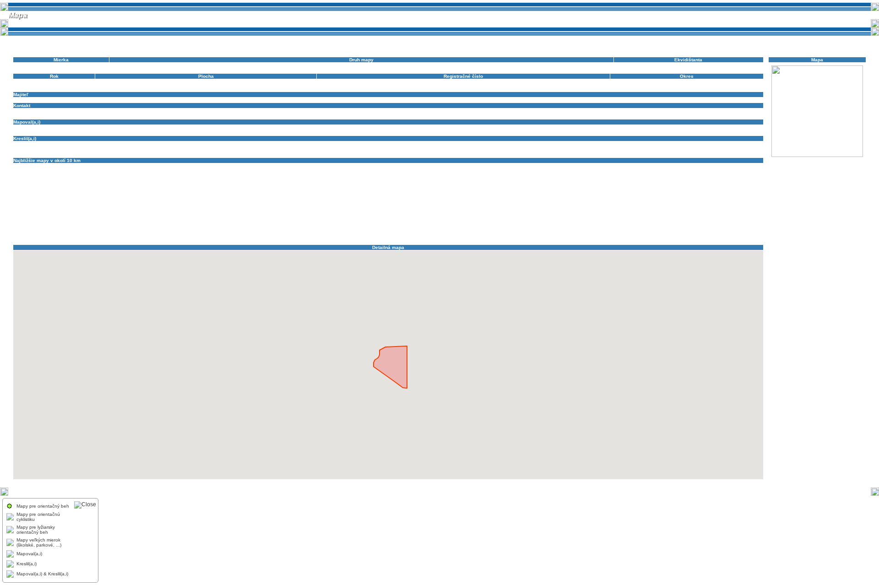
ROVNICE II (231, 216)
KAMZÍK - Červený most (473, 181)
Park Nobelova (522, 206)
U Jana (436, 226)
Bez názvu (325, 165)
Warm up (562, 231)
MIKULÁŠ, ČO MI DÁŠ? (459, 201)
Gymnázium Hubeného (71, 176)
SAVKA (655, 216)
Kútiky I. (21, 196)
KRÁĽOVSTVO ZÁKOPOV (336, 191)
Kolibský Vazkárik (290, 186)
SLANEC (712, 216)
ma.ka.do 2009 (611, 196)
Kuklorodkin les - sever (677, 191)
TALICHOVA (137, 226)
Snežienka (140, 221)
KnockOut (258, 186)
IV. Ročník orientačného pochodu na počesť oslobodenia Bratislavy (590, 176)
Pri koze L (661, 211)
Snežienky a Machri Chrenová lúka (235, 221)
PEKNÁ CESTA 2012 (308, 211)
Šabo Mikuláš (59, 143)
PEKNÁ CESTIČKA (354, 211)
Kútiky (710, 191)
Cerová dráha (489, 165)
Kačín (51, 181)
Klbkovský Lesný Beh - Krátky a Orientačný (600, 181)
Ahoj (64, 165)
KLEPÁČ (198, 186)
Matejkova (370, 201)
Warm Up (627, 231)
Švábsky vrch (73, 226)
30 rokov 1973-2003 (35, 165)
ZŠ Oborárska (158, 236)
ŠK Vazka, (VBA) (31, 100)
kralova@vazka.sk (245, 111)
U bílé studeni (350, 226)
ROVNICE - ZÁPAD (195, 216)
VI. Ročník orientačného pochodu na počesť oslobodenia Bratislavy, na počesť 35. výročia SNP (410, 231)
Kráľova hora (577, 186)
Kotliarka (381, 186)
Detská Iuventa (729, 165)
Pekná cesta (94, 211)
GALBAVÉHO (571, 170)
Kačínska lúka (240, 181)
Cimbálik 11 (604, 165)
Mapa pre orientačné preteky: (290, 201)
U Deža (418, 226)
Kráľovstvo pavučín (166, 191)
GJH (716, 170)
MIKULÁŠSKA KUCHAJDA (515, 201)
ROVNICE (127, 216)
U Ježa (454, 226)
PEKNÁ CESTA (127, 211)
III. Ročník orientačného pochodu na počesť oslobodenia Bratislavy (444, 176)
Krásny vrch (483, 191)
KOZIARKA (406, 186)
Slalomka (690, 216)
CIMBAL (580, 165)
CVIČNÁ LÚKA (635, 165)
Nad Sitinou (727, 201)
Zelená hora (85, 236)
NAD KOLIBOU (661, 201)
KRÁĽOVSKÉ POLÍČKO (62, 191)
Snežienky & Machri (174, 221)
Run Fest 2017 (262, 216)
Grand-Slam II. (28, 176)
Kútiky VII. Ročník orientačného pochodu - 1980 (128, 196)
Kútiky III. (64, 196)
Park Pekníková (558, 206)
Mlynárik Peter (28, 127)
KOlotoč (360, 186)
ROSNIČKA (102, 216)
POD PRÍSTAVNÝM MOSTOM (507, 211)
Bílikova (372, 165)
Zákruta (700, 231)
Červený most (696, 165)
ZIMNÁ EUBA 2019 (121, 236)
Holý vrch (132, 176)
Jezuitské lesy (747, 176)
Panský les (478, 206)
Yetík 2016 (651, 231)
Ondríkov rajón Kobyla (246, 206)
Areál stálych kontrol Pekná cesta (154, 165)
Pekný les (388, 211)
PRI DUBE (602, 211)
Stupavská (718, 221)
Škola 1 (740, 221)
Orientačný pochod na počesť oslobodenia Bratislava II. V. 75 (397, 206)
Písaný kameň (417, 211)
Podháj (581, 211)
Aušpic (289, 165)
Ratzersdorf (25, 216)
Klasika (525, 181)
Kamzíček (268, 181)
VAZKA (124, 231)
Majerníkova (642, 196)
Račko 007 (750, 211)
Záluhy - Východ (744, 231)
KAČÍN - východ (92, 181)
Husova (252, 176)
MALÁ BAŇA (132, 201)
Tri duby (324, 226)
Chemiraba (292, 176)
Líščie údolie (497, 196)
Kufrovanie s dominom (591, 191)
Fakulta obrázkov (535, 170)
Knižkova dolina (228, 186)
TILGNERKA (215, 226)
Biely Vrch (350, 165)
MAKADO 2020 (65, 201)
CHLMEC (360, 176)
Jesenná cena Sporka (706, 176)
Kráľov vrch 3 (545, 186)
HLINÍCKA (109, 176)
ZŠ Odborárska (192, 236)
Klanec (508, 181)
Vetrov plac (295, 231)
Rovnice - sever (157, 216)
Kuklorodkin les (634, 191)
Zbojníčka (59, 236)
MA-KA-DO (554, 196)
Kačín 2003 (123, 181)
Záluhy (717, 231)
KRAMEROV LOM (449, 191)
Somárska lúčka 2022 (379, 221)
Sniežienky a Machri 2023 (302, 221)
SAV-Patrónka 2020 (624, 216)
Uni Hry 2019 (652, 226)
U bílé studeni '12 (388, 226)
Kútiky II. (42, 196)
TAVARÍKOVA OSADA (176, 226)
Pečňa (70, 211)
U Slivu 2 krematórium (535, 226)
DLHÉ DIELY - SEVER (208, 170)
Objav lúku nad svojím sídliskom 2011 (178, 206)
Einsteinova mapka (494, 170)
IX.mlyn (672, 176)
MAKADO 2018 (745, 196)
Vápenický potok (80, 231)
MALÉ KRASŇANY (198, 201)
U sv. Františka (577, 226)
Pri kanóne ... (631, 211)
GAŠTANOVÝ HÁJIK (687, 170)
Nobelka (22, 206)
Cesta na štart (554, 165)
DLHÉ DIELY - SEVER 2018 (265, 170)
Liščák (338, 196)
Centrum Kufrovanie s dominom (438, 165)
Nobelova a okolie (73, 206)
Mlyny (551, 201)
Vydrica (542, 231)
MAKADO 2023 (100, 201)
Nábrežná (632, 201)
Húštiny (270, 176)
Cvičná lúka (666, 165)
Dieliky (119, 170)
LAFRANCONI (198, 196)
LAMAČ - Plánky (291, 196)
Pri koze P (686, 211)
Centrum (393, 165)
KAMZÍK (381, 181)
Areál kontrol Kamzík (93, 165)
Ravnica (48, 216)
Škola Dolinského (37, 226)
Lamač (223, 196)
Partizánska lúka (595, 206)
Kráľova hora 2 (610, 186)
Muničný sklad (604, 201)
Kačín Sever (179, 181)
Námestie (752, 201)
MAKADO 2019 (29, 201)
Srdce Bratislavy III (639, 221)
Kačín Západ (208, 181)
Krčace (506, 191)
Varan (108, 231)
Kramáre (376, 191)
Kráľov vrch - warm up (472, 186)
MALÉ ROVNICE (238, 201)
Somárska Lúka (421, 221)
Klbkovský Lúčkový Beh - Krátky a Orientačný (136, 186)
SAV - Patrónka (583, 216)
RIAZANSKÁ (73, 216)
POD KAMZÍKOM (454, 211)
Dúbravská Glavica (342, 170)
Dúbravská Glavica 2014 (390, 170)
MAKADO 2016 (674, 196)
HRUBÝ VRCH (226, 176)
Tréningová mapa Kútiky (287, 226)
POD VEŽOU (556, 211)
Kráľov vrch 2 (513, 186)
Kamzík (289, 181)
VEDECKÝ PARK (206, 231)
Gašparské (599, 170)
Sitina (672, 216)
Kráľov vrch (433, 186)
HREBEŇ (154, 176)
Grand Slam (749, 170)
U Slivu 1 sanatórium (487, 226)
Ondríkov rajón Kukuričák (300, 206)
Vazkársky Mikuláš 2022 (160, 231)
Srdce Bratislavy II (597, 221)
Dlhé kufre (308, 170)
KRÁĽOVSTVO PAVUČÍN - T (276, 191)
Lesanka (320, 196)
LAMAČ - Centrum (252, 196)
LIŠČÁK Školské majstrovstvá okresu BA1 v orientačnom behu (414, 196)
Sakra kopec (488, 216)
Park (498, 206)
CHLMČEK (318, 176)
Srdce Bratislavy (558, 221)
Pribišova (709, 211)
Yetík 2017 (677, 231)
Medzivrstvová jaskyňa (407, 201)
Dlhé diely (171, 170)
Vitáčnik (523, 231)
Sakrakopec (517, 216)
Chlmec (340, 176)
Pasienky (51, 211)
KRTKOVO (527, 191)
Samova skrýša (548, 216)
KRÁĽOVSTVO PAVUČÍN (216, 191)
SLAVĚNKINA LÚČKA (54, 221)
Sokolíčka (343, 221)
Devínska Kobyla (52, 170)
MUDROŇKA (573, 201)
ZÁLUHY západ (29, 236)
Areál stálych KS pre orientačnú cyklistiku (236, 165)
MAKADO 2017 (710, 196)
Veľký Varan (239, 231)
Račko (728, 211)
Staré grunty (675, 221)
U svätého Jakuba (615, 226)
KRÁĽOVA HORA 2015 (654, 186)
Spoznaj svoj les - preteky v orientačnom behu (490, 221)
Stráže (697, 221)
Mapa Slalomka (340, 201)
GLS (729, 170)
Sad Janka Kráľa (299, 216)
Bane (305, 165)
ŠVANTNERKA (105, 226)
